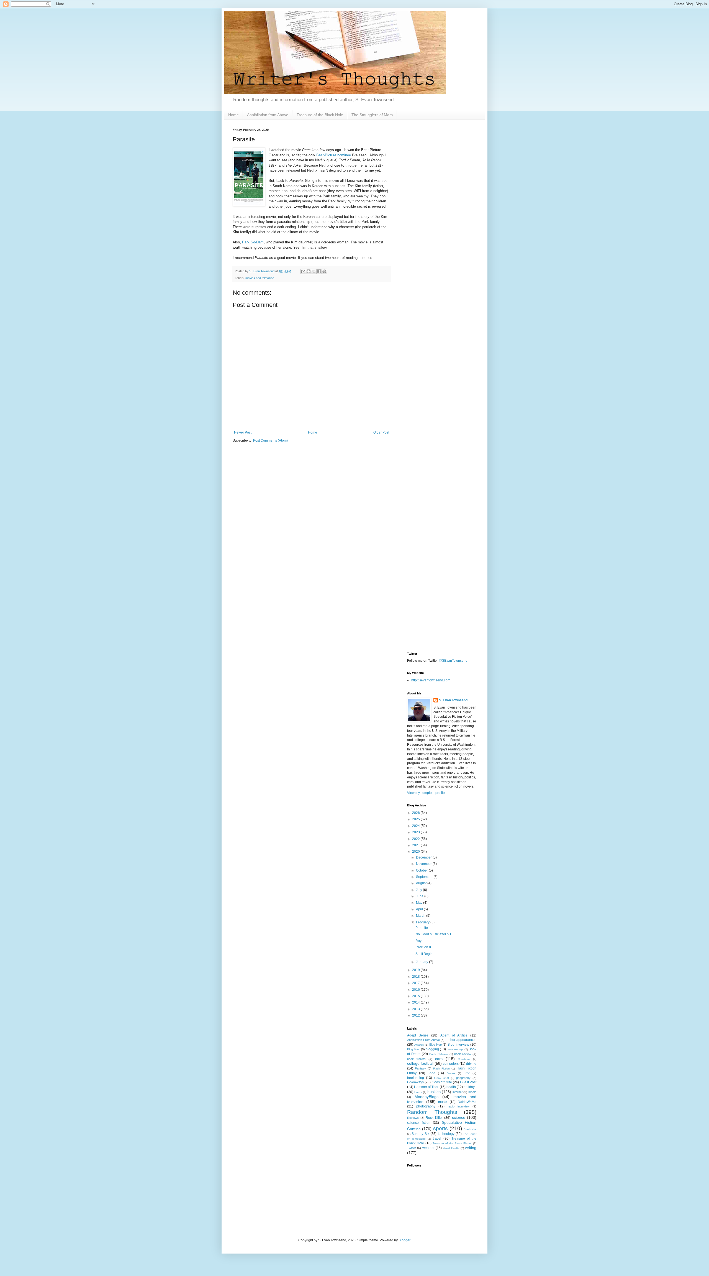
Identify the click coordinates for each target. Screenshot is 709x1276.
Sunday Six (420, 1134)
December (424, 857)
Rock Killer (434, 1118)
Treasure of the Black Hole (320, 115)
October (422, 870)
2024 (416, 826)
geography (463, 1077)
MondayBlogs (426, 1096)
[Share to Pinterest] (324, 271)
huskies (434, 1091)
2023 (416, 832)
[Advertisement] (441, 211)
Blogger (404, 1240)
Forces (451, 1073)
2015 (416, 996)
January (422, 962)
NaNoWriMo (467, 1102)
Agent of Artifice (453, 1035)
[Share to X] (314, 271)
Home (233, 115)
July (419, 890)
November (424, 864)
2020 (416, 852)
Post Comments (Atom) (270, 440)
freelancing (415, 1078)
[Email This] (303, 271)
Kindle (472, 1092)
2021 (416, 845)
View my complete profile (426, 793)
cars (439, 1058)
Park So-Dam (253, 242)
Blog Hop (435, 1044)
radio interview (458, 1106)
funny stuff (441, 1077)
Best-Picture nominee (333, 155)
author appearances (461, 1040)
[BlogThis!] (308, 271)
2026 (416, 813)
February (423, 922)
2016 (416, 990)
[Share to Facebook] (319, 271)
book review (462, 1054)
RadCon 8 (423, 947)
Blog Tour (413, 1049)
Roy (418, 941)
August (421, 883)
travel (437, 1138)
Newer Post (242, 432)
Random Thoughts (432, 1112)
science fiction (418, 1123)
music (442, 1102)
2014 (416, 1002)
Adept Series (417, 1035)
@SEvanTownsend (453, 661)
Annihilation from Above (267, 115)
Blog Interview (458, 1044)
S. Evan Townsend (453, 700)
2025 (416, 819)
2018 (416, 977)
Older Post (381, 432)
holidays (470, 1087)
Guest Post (468, 1082)
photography (425, 1106)
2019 (416, 970)
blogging (432, 1049)
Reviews (413, 1117)
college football (420, 1063)
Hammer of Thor (426, 1087)
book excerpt (455, 1049)
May (419, 903)
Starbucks (470, 1129)
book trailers (416, 1059)
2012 (416, 1015)
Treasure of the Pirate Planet (452, 1143)
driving (471, 1064)
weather (428, 1148)
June (420, 896)
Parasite (421, 928)
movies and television (259, 278)
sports (440, 1128)
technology (446, 1134)
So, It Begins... (426, 954)
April (420, 909)
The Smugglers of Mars (372, 115)
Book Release (438, 1054)
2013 (416, 1009)
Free (467, 1073)
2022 (416, 839)
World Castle (451, 1148)
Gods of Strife (442, 1082)
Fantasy (420, 1068)
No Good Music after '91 (433, 934)
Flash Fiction (441, 1068)
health (451, 1087)
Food (431, 1073)
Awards (419, 1044)
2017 (416, 983)
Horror (418, 1092)
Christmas (464, 1059)
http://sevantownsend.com (430, 680)
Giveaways (415, 1082)
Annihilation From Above (423, 1039)
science (458, 1117)
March (421, 916)
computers (451, 1064)
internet (458, 1092)
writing (470, 1147)
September (424, 877)
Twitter (411, 1148)
